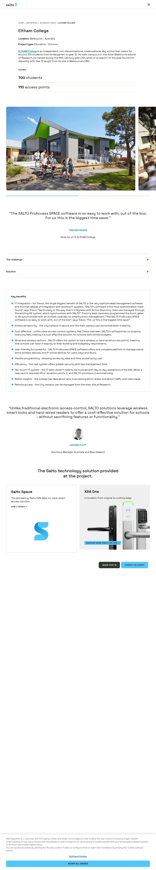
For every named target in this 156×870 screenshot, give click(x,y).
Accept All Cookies (78, 863)
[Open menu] (149, 4)
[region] (78, 852)
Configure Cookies (78, 856)
